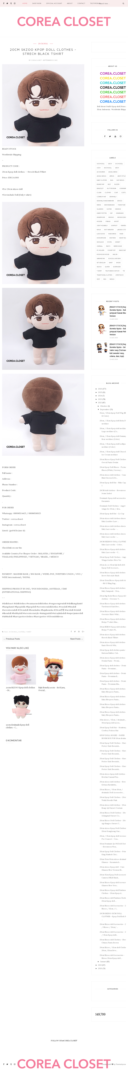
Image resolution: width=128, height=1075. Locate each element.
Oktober (103, 406)
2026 (100, 389)
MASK (121, 234)
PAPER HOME (118, 246)
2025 (100, 392)
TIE (124, 271)
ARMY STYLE (122, 176)
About (70, 3)
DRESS (99, 205)
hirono (111, 217)
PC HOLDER (100, 250)
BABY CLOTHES (102, 180)
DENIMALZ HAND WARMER (105, 201)
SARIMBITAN (101, 258)
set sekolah (101, 262)
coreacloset (36, 60)
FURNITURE (121, 205)
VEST (98, 279)
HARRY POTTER (102, 213)
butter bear (111, 188)
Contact (81, 3)
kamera (123, 225)
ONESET (117, 242)
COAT (116, 192)
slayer (107, 267)
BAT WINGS (120, 180)
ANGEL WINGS (101, 176)
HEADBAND (120, 213)
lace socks (101, 234)
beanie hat (100, 184)
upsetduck (120, 275)
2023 (100, 399)
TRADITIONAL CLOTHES (104, 275)
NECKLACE (100, 242)
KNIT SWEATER (109, 229)
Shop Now (36, 3)
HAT (111, 213)
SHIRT (111, 262)
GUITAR (109, 209)
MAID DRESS (112, 234)
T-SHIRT (28, 632)
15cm (98, 168)
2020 (100, 968)
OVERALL (100, 246)
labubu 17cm (122, 229)
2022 (100, 402)
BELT (109, 184)
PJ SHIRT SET (112, 250)
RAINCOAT (122, 250)
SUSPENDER (117, 267)
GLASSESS (100, 209)
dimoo (119, 201)
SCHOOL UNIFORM (114, 258)
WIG (104, 279)
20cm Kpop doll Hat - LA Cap (112, 514)
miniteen (112, 238)
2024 (100, 396)
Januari (103, 961)
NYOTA (109, 242)
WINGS (112, 279)
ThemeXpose (121, 1064)
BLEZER (116, 184)
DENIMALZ (113, 196)
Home (24, 3)
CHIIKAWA (123, 188)
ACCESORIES (101, 172)
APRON (112, 176)
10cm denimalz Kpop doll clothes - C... (17, 726)
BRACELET (100, 188)
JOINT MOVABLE (102, 225)
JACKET (116, 221)
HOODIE (99, 221)
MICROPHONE (101, 238)
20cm (117, 168)
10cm (110, 163)
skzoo (99, 267)
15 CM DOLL (119, 163)
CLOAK (99, 192)
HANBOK (118, 209)
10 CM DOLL (101, 163)
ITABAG (108, 221)
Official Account (54, 3)
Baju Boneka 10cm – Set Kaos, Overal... (51, 689)
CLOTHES (21, 632)
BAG (111, 180)
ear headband (109, 205)
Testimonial (95, 3)
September (105, 409)
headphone (101, 217)
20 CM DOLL (43, 44)
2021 (100, 965)
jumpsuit (114, 225)
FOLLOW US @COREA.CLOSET (64, 1041)
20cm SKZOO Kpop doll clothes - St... (20, 689)
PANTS (108, 246)
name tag (122, 238)
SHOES (118, 262)
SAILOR (115, 254)
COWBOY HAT (101, 196)
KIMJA (99, 229)
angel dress (112, 172)
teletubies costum (112, 271)
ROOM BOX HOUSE (103, 254)
